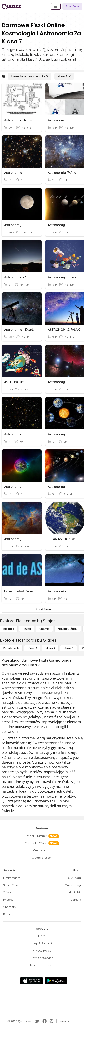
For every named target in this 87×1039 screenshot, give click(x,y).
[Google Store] (56, 980)
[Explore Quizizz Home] (11, 6)
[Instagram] (51, 1021)
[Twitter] (37, 1021)
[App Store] (31, 980)
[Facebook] (44, 1021)
